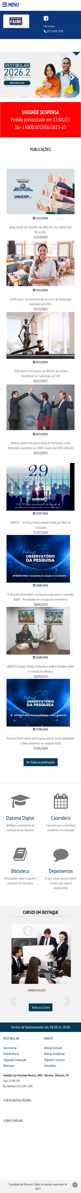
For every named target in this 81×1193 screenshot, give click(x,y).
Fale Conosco (49, 26)
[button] (6, 75)
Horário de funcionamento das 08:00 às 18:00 (40, 1027)
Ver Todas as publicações (40, 762)
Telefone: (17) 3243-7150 (19, 1086)
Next (67, 1002)
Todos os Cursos (41, 1007)
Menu (13, 4)
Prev (13, 1002)
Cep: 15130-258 (11, 1081)
